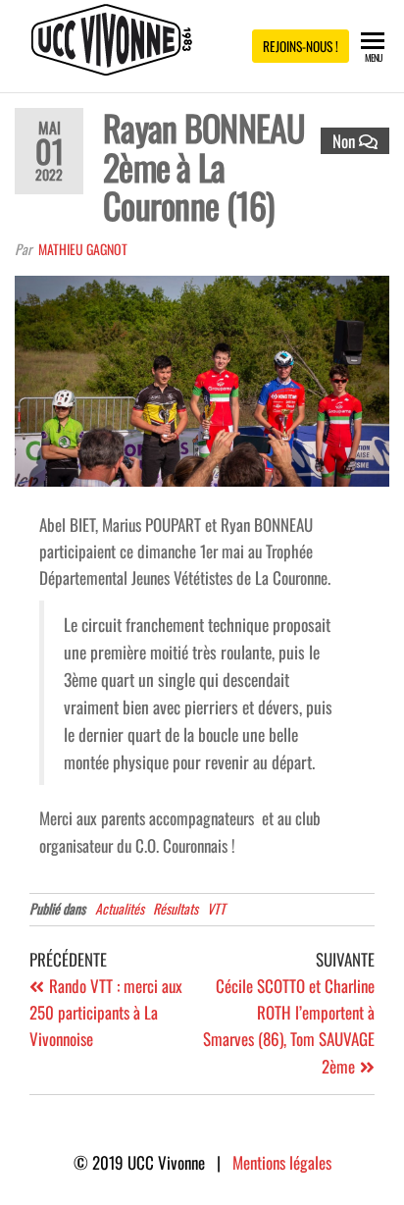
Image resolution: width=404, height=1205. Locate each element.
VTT (216, 908)
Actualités (119, 908)
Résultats (175, 908)
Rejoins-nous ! (300, 46)
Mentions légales (281, 1162)
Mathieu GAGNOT (82, 248)
